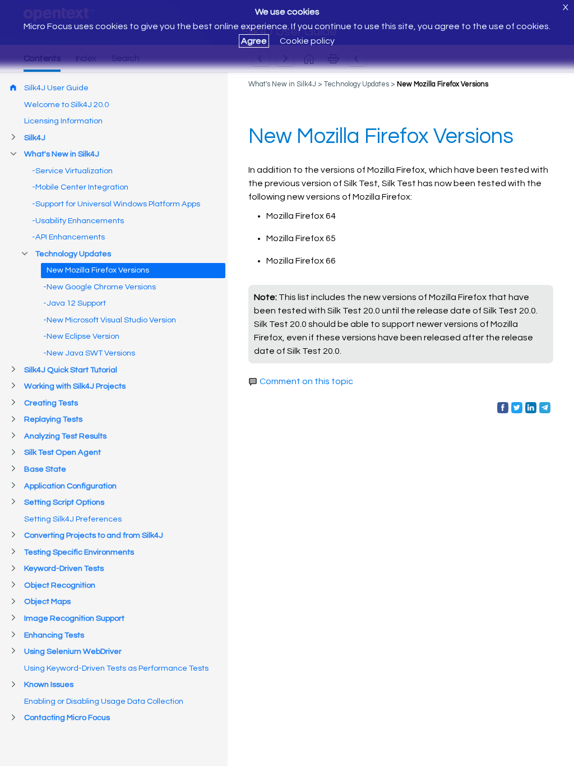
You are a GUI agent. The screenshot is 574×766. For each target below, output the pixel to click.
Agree (254, 40)
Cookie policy (307, 40)
